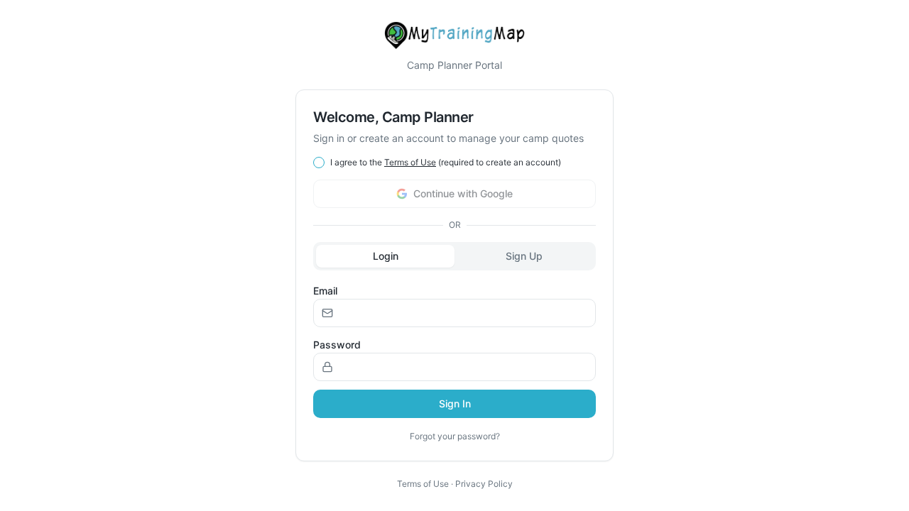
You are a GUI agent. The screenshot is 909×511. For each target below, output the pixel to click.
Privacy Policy (484, 483)
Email (325, 291)
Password (337, 345)
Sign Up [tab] (524, 256)
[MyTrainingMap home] (454, 35)
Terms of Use (410, 162)
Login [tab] (385, 256)
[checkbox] (319, 162)
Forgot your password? (455, 436)
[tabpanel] (454, 360)
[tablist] (454, 256)
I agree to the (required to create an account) (445, 162)
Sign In (455, 403)
